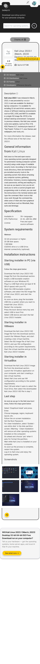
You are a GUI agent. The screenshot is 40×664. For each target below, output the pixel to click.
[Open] (2, 66)
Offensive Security (24, 85)
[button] (20, 283)
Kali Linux (20, 75)
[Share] (6, 514)
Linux (17, 82)
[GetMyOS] (6, 5)
